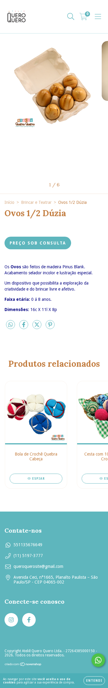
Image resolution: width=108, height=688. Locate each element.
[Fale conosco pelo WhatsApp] (98, 660)
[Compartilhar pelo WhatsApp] (10, 324)
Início (9, 202)
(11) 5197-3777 (28, 555)
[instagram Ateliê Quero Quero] (11, 620)
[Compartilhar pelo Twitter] (37, 327)
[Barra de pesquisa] (71, 16)
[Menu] (98, 16)
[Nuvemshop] (23, 665)
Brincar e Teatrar (36, 202)
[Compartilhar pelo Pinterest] (50, 327)
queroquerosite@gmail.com (38, 566)
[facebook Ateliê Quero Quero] (29, 620)
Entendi (94, 680)
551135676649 (28, 544)
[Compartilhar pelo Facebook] (24, 327)
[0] (83, 18)
